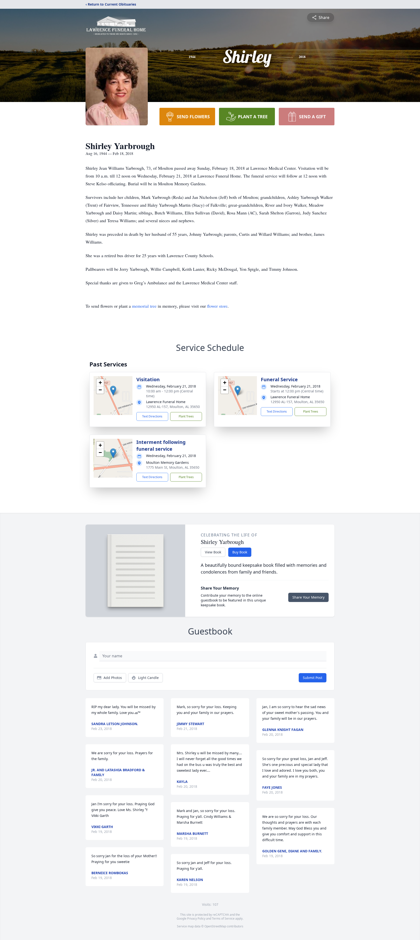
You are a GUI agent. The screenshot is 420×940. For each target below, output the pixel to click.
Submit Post (312, 677)
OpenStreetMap (215, 926)
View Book (213, 552)
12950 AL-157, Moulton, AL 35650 (173, 406)
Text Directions (152, 416)
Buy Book (239, 552)
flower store (217, 306)
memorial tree (144, 306)
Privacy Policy (196, 918)
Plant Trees (186, 416)
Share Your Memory (308, 597)
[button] (113, 391)
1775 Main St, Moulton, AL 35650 (172, 467)
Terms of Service (223, 918)
